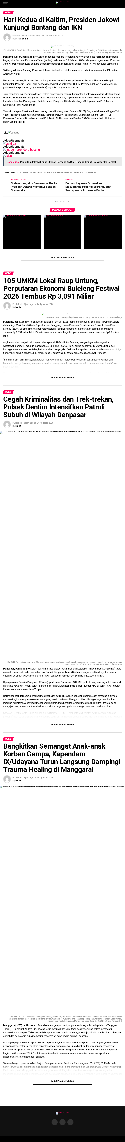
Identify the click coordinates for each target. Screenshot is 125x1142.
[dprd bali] (10, 143)
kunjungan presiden (85, 173)
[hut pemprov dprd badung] (21, 149)
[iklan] (7, 156)
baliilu (18, 307)
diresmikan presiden (31, 173)
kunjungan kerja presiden (58, 173)
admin (25, 38)
